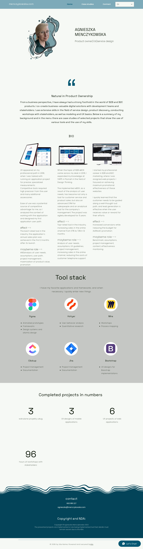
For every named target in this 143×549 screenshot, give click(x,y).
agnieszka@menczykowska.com (71, 507)
